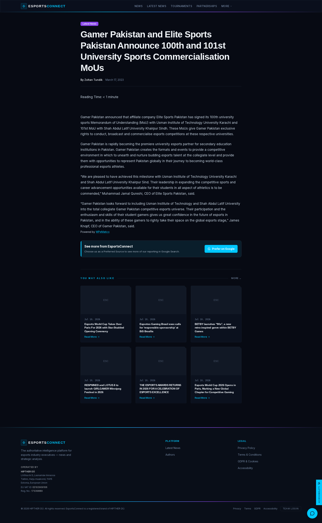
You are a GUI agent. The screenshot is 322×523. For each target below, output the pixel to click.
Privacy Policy (246, 447)
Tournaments (181, 6)
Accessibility (245, 468)
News (139, 6)
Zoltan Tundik (93, 79)
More (225, 6)
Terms (247, 508)
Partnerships (207, 6)
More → (236, 278)
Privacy (237, 508)
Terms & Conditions (250, 454)
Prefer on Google (223, 248)
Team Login (291, 508)
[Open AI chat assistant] (312, 513)
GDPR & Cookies (248, 461)
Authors (170, 454)
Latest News (156, 6)
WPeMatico (103, 231)
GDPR (257, 508)
